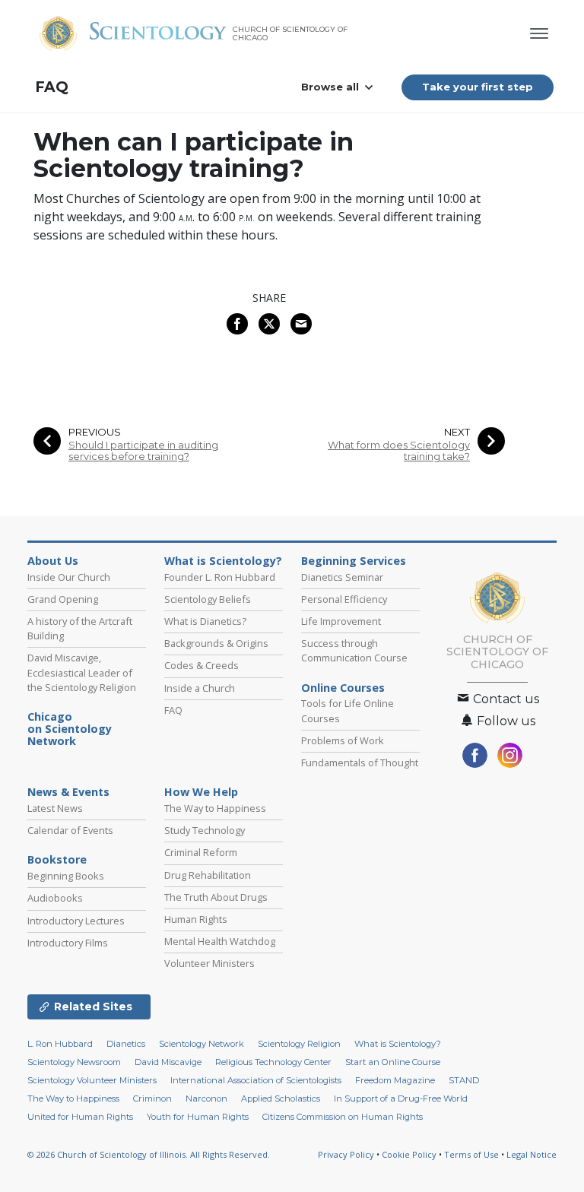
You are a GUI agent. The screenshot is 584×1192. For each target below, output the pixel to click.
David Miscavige (168, 1062)
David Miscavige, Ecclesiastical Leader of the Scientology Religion (81, 672)
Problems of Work (342, 740)
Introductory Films (67, 942)
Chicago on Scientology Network (69, 729)
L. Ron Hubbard (60, 1043)
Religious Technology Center (273, 1062)
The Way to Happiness (215, 808)
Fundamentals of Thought (359, 762)
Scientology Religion (299, 1043)
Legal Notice (531, 1154)
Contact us (504, 699)
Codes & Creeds (201, 665)
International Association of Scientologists (255, 1080)
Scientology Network (201, 1043)
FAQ (51, 87)
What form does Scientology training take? (399, 450)
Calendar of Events (70, 830)
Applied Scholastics (280, 1098)
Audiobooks (55, 898)
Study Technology (204, 830)
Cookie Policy (409, 1154)
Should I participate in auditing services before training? (143, 450)
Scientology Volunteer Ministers (92, 1080)
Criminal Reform (200, 852)
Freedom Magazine (395, 1080)
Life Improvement (341, 621)
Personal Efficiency (344, 599)
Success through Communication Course (354, 650)
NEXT (457, 432)
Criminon (152, 1098)
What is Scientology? (223, 561)
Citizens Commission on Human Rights (342, 1116)
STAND (464, 1080)
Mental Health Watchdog (219, 941)
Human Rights (195, 919)
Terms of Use (471, 1154)
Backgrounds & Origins (216, 643)
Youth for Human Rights (198, 1116)
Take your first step (477, 87)
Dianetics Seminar (342, 577)
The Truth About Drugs (216, 897)
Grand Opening (62, 599)
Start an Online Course (392, 1062)
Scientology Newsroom (74, 1062)
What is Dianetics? (205, 621)
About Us (52, 561)
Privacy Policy (346, 1154)
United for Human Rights (80, 1116)
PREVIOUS (94, 432)
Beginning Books (65, 876)
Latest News (55, 808)
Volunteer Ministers (209, 963)
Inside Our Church (68, 577)
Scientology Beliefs (207, 599)
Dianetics (125, 1043)
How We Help (201, 792)
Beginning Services (353, 561)
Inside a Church (199, 688)
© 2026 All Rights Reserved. (148, 1154)
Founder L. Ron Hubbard (219, 577)
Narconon (206, 1098)
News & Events (68, 792)
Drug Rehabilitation (207, 875)
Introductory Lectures (76, 920)
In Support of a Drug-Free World (401, 1098)
